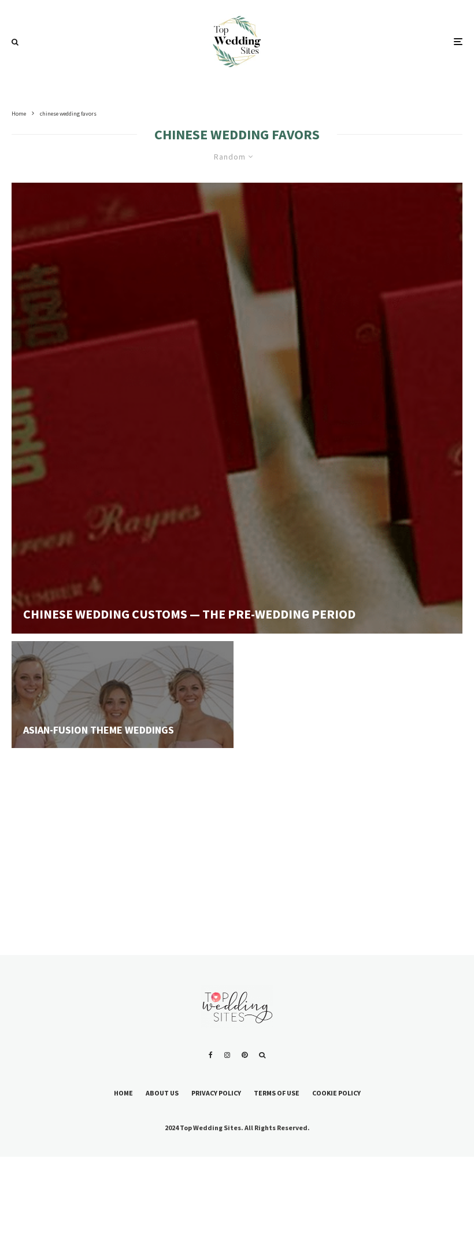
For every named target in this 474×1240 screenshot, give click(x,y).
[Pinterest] (244, 1055)
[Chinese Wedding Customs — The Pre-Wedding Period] (237, 408)
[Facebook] (211, 1055)
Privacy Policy (216, 1093)
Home (123, 1093)
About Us (162, 1093)
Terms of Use (276, 1093)
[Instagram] (227, 1055)
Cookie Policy (336, 1093)
